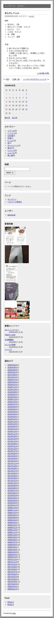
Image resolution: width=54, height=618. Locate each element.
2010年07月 (12, 491)
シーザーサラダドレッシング (35, 79)
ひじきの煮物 (10, 345)
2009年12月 (12, 508)
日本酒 (10, 136)
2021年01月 (12, 377)
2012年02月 (12, 461)
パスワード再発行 (14, 202)
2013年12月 (12, 441)
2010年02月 (12, 503)
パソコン (11, 133)
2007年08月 (12, 569)
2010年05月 (12, 495)
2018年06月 (12, 407)
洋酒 (9, 138)
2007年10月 (12, 564)
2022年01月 (12, 372)
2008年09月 (12, 537)
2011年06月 (12, 473)
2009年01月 (12, 528)
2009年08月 (12, 518)
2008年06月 (12, 545)
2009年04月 (12, 520)
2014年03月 (12, 439)
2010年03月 (12, 500)
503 (7, 79)
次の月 (14, 118)
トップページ (10, 6)
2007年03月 (12, 582)
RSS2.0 (10, 605)
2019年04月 (12, 397)
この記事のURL (43, 73)
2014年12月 (12, 431)
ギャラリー (11, 199)
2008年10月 (12, 535)
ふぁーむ (11, 153)
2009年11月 (12, 510)
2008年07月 (12, 542)
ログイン (21, 6)
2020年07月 (12, 380)
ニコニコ (11, 150)
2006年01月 (12, 589)
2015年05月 (12, 426)
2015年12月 (12, 422)
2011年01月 (12, 481)
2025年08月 (12, 367)
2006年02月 (12, 587)
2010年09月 (12, 486)
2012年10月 (12, 449)
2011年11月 (12, 463)
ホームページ (12, 145)
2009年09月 (12, 515)
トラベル (11, 131)
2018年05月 (12, 409)
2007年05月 (12, 577)
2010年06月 (12, 493)
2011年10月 (12, 466)
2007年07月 (12, 572)
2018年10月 (12, 402)
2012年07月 (12, 451)
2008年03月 (12, 552)
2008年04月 (12, 550)
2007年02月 (12, 584)
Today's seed (10, 335)
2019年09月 (12, 392)
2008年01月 (12, 557)
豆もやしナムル (12, 13)
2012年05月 (12, 456)
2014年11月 (12, 434)
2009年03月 (12, 523)
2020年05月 (12, 382)
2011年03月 (12, 478)
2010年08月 (12, 488)
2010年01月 (12, 505)
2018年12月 (12, 399)
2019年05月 (12, 395)
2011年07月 (12, 471)
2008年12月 (12, 530)
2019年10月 (12, 390)
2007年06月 (12, 574)
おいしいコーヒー (12, 330)
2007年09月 (12, 567)
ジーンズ (8, 349)
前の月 (7, 118)
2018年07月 (12, 404)
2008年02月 (12, 555)
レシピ (31, 16)
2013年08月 (12, 444)
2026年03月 (12, 365)
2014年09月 (12, 436)
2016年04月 (12, 417)
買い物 (10, 155)
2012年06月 (12, 454)
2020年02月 (12, 385)
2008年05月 (12, 547)
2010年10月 (12, 483)
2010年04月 (12, 498)
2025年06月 (12, 370)
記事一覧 (16, 79)
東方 (9, 148)
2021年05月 (12, 375)
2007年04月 (12, 579)
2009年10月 (12, 513)
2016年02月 (12, 419)
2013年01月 (12, 446)
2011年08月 (12, 468)
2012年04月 (12, 458)
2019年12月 (12, 387)
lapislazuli (11, 215)
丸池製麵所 (9, 340)
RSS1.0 (10, 602)
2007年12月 (12, 559)
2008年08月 (12, 540)
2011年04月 (12, 476)
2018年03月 (12, 412)
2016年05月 (12, 414)
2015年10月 (12, 424)
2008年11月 (12, 532)
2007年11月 (12, 562)
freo (14, 613)
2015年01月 (12, 429)
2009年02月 (12, 525)
